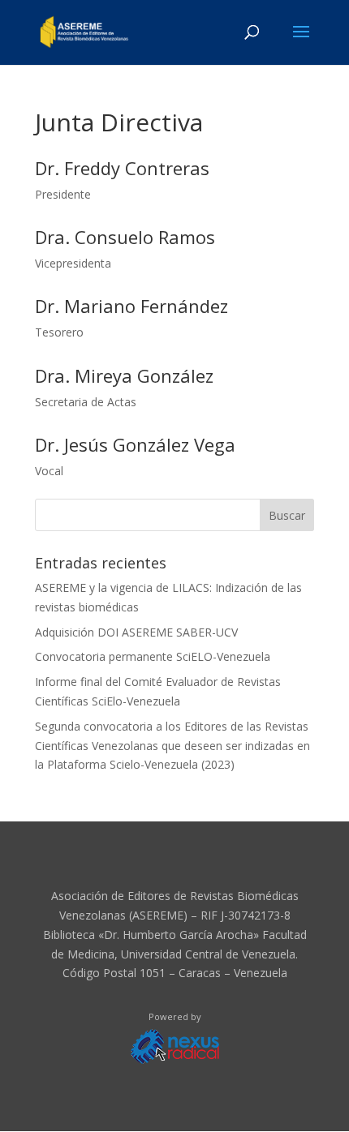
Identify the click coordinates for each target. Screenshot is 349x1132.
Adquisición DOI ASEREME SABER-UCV (136, 632)
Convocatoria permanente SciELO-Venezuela (152, 656)
